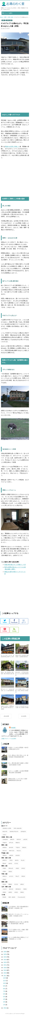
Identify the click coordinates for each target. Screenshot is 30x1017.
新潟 (18, 855)
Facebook (14, 622)
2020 (5, 967)
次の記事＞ (24, 716)
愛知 (4, 863)
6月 (4, 994)
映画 (4, 897)
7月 (4, 991)
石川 (16, 863)
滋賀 (10, 871)
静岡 (5, 860)
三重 (10, 860)
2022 (5, 962)
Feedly (14, 631)
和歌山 (10, 868)
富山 (22, 860)
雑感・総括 (11, 897)
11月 (4, 980)
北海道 (5, 839)
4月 (4, 999)
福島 (12, 839)
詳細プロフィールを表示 (9, 738)
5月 (4, 996)
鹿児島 (18, 889)
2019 (5, 970)
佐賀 (16, 892)
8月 (4, 988)
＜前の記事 (6, 716)
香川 (16, 884)
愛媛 (10, 884)
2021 (5, 965)
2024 (5, 957)
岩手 (11, 842)
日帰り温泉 (10, 17)
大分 (5, 889)
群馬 (5, 847)
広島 (4, 879)
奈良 (23, 868)
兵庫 (4, 871)
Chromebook (21, 897)
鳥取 (23, 876)
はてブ (24, 621)
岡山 (17, 876)
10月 (4, 983)
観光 (5, 831)
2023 (5, 959)
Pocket (5, 631)
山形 (25, 839)
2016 (5, 1008)
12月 (4, 978)
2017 (5, 975)
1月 (4, 1004)
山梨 (11, 855)
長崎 (22, 892)
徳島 (22, 884)
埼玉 (19, 850)
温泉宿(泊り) (7, 828)
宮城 (5, 842)
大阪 (17, 868)
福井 (10, 863)
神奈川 (11, 850)
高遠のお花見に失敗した (12, 146)
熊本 (11, 889)
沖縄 (25, 889)
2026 (5, 951)
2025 (5, 954)
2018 (5, 973)
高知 (4, 884)
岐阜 (16, 860)
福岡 (10, 892)
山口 (11, 876)
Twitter (5, 622)
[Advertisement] (15, 94)
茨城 (24, 847)
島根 (5, 876)
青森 (18, 842)
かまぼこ (13, 727)
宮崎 (4, 892)
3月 (4, 1002)
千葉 (18, 847)
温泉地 (23, 831)
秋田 (19, 839)
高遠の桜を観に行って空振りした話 (15, 564)
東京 (5, 850)
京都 (4, 868)
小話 (4, 834)
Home (1, 17)
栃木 (11, 847)
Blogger (22, 1013)
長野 (5, 17)
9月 (4, 986)
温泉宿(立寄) (14, 831)
